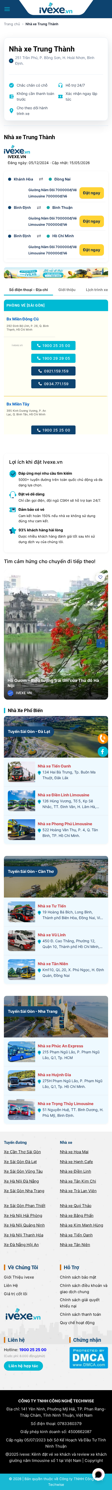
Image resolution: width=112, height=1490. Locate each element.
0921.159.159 (56, 371)
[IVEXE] (56, 8)
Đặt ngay (91, 192)
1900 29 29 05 (55, 358)
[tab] (29, 289)
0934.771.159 (56, 384)
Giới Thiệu (19, 1277)
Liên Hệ (11, 1285)
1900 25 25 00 (55, 345)
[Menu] (7, 9)
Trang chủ (12, 24)
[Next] (100, 643)
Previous (11, 643)
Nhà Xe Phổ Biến (25, 710)
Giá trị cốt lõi (15, 1293)
